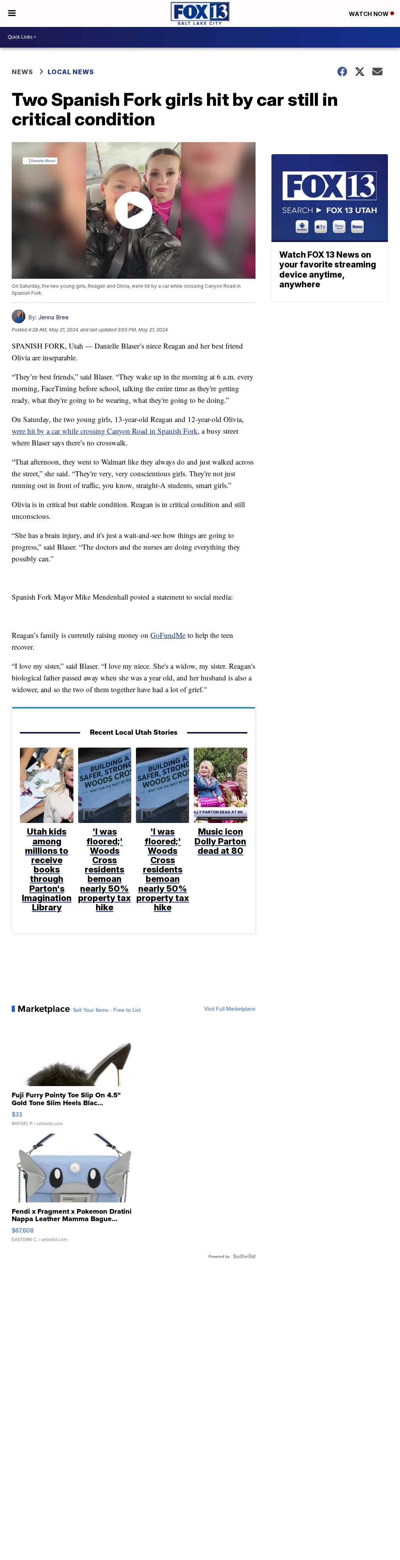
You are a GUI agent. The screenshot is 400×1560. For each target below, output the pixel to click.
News (22, 72)
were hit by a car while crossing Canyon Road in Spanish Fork (105, 431)
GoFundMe (168, 635)
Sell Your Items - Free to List (107, 1010)
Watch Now (369, 14)
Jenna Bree (53, 317)
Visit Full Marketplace (229, 1009)
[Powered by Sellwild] (244, 1256)
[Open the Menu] (12, 13)
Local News (71, 72)
